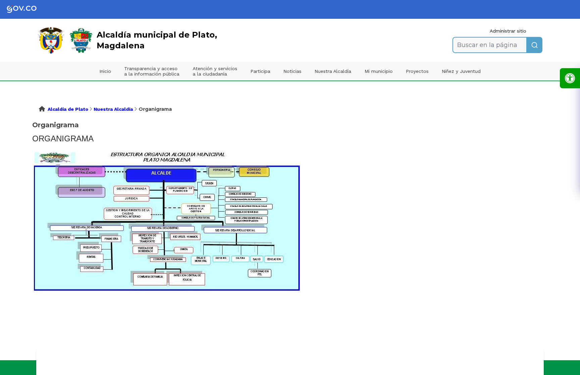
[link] (26, 9)
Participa (260, 71)
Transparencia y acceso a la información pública (151, 71)
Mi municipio (379, 71)
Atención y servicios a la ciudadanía (215, 71)
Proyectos (417, 71)
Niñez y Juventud (461, 71)
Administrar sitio (508, 31)
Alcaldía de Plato (68, 109)
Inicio (105, 71)
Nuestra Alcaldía (333, 71)
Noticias (292, 71)
